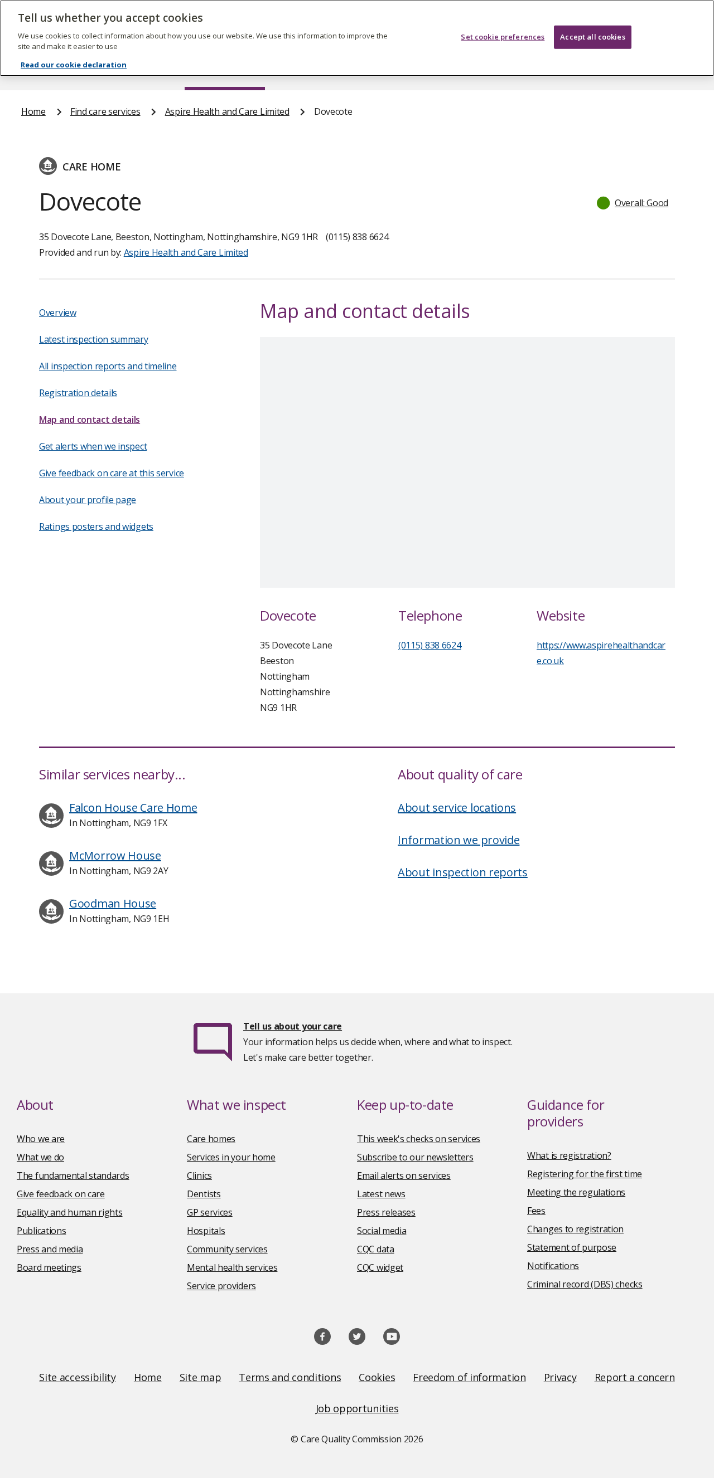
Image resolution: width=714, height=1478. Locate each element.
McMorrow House (115, 855)
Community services (227, 1249)
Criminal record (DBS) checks (585, 1284)
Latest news (381, 1194)
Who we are (41, 1139)
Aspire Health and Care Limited (227, 111)
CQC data (375, 1249)
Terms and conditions (290, 1377)
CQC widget (380, 1267)
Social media (381, 1231)
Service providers (221, 1286)
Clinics (199, 1175)
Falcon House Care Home (133, 807)
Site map (200, 1377)
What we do (40, 1157)
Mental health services (232, 1267)
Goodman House (112, 903)
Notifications (553, 1266)
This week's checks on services (418, 1139)
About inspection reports (463, 872)
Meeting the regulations (576, 1192)
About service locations (457, 807)
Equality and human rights (70, 1212)
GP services (210, 1212)
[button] (633, 203)
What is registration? (569, 1155)
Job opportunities (357, 1408)
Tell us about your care (292, 1026)
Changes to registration (575, 1229)
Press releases (386, 1212)
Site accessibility (77, 1377)
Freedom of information (469, 1377)
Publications (41, 1231)
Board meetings (49, 1267)
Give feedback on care (61, 1194)
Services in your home (231, 1157)
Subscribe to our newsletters (415, 1157)
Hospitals (206, 1231)
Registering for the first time (584, 1174)
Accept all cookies (592, 37)
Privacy (560, 1377)
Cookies (377, 1377)
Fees (536, 1210)
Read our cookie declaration (74, 65)
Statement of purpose (571, 1247)
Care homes (211, 1139)
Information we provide (458, 839)
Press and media (50, 1249)
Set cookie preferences (502, 37)
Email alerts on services (404, 1175)
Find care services (105, 111)
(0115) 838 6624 (429, 645)
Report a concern (635, 1377)
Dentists (204, 1194)
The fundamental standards (73, 1175)
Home (33, 111)
